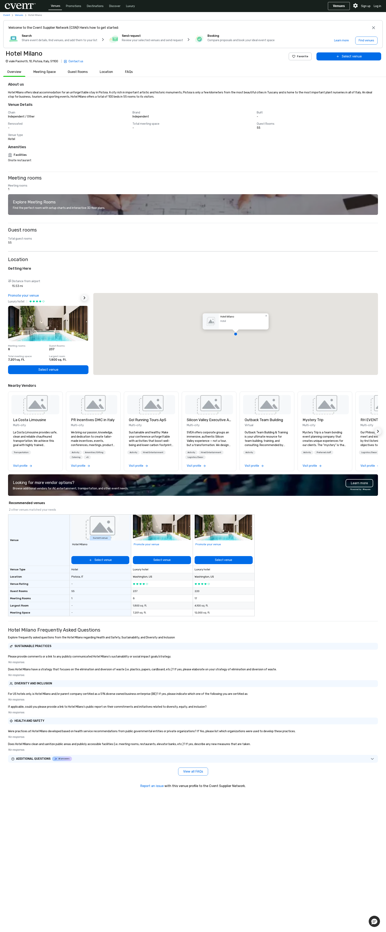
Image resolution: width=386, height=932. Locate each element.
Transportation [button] (21, 452)
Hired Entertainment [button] (153, 452)
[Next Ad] (84, 298)
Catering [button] (76, 457)
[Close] (374, 28)
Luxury (130, 6)
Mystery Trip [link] (313, 420)
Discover (114, 6)
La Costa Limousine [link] (29, 420)
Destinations (95, 6)
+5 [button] (87, 457)
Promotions (73, 6)
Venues (55, 6)
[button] (235, 334)
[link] (35, 404)
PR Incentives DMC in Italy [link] (93, 420)
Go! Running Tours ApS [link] (147, 420)
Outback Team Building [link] (264, 420)
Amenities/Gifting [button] (94, 452)
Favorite (302, 56)
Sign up (366, 6)
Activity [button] (75, 452)
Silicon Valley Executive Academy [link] (209, 420)
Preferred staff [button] (324, 452)
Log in (377, 6)
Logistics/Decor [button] (195, 457)
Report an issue (152, 786)
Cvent (6, 15)
